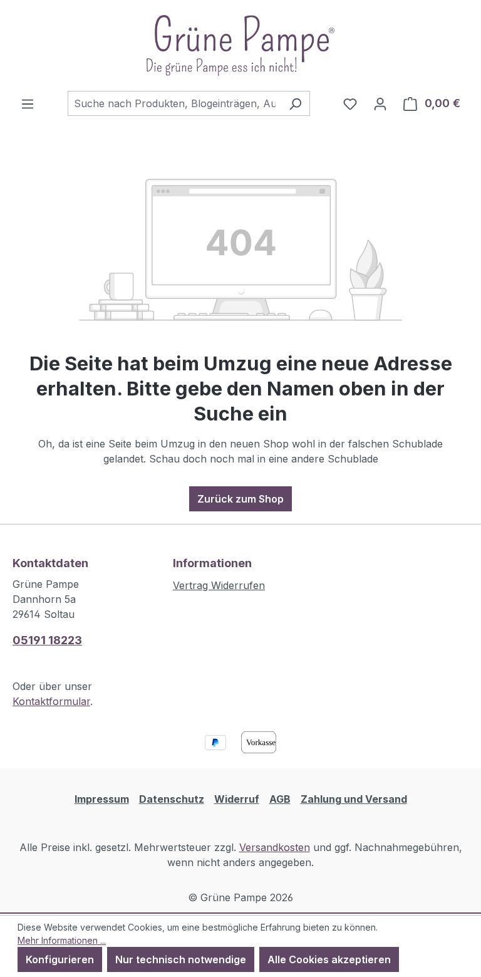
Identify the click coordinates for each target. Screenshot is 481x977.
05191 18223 (47, 640)
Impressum (102, 799)
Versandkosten (274, 847)
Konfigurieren (60, 959)
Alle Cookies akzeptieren (329, 959)
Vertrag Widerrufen (219, 585)
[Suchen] (295, 103)
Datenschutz (171, 799)
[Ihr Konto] (380, 103)
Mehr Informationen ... (62, 940)
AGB (280, 799)
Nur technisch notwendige (180, 959)
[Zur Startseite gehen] (240, 45)
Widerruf (236, 799)
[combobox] (174, 103)
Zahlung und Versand (354, 799)
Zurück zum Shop (240, 499)
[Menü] (28, 103)
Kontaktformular (51, 701)
